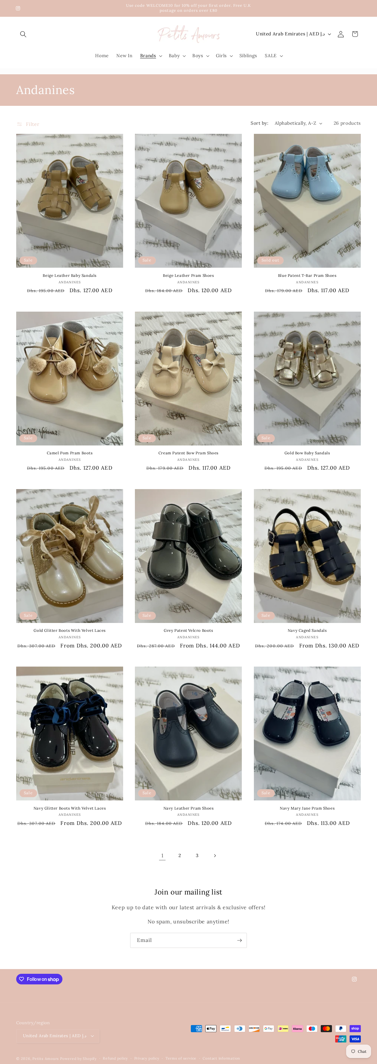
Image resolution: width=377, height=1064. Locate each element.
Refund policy (115, 1058)
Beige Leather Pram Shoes (188, 275)
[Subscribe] (239, 940)
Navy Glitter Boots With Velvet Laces (70, 808)
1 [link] (162, 855)
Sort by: (259, 123)
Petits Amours (45, 1058)
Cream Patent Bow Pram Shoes (188, 453)
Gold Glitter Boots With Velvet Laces (70, 630)
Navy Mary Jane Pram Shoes (307, 808)
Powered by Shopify (78, 1058)
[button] (23, 34)
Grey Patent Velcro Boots (188, 630)
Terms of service (181, 1058)
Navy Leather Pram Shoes (188, 808)
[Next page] (215, 855)
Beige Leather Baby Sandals (70, 275)
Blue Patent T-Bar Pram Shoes (307, 275)
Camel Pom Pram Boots (70, 453)
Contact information (221, 1058)
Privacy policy (146, 1058)
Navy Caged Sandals (307, 630)
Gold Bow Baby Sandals (307, 453)
